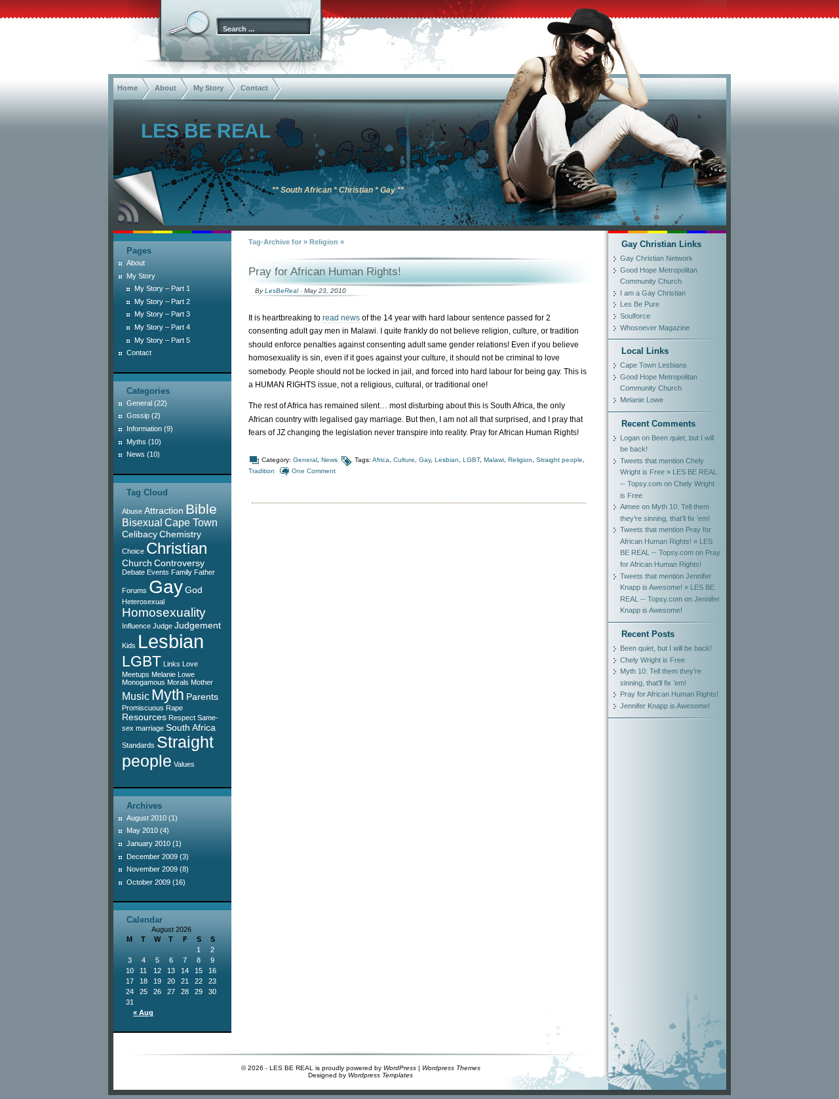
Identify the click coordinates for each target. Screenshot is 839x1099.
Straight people (559, 459)
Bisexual (142, 522)
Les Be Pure (639, 304)
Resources (144, 717)
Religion (520, 459)
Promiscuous (143, 708)
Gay (425, 459)
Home (127, 88)
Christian (176, 548)
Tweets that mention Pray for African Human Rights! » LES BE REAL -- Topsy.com (666, 541)
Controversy (179, 563)
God (194, 590)
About (165, 88)
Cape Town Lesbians (653, 365)
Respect (181, 718)
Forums (134, 590)
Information (144, 429)
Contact (254, 88)
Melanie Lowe (173, 674)
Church (137, 563)
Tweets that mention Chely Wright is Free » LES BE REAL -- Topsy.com (668, 472)
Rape (174, 708)
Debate (133, 572)
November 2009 (152, 869)
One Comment (314, 470)
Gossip (138, 415)
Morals (178, 682)
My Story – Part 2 (162, 301)
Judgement (197, 625)
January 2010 (148, 843)
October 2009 (148, 882)
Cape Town (191, 522)
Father (204, 572)
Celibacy (139, 534)
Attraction (164, 510)
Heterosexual (143, 602)
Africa (380, 459)
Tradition (261, 470)
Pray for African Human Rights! (324, 271)
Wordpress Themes (451, 1067)
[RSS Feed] (126, 212)
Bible (201, 508)
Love (190, 664)
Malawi (494, 459)
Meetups (135, 674)
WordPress (399, 1067)
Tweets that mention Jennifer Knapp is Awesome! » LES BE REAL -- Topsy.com (667, 587)
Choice (133, 551)
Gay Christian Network (656, 258)
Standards (138, 745)
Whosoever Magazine (655, 328)
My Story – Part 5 (162, 340)
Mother (202, 682)
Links (171, 664)
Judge (162, 626)
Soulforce (635, 316)
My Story (208, 88)
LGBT (471, 459)
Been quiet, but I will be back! (666, 648)
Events (158, 572)
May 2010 (142, 830)
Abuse (132, 511)
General (305, 459)
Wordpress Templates (380, 1075)
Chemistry (180, 534)
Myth (167, 694)
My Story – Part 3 (162, 314)
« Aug (143, 1012)
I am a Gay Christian (653, 293)
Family (181, 572)
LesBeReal (281, 290)
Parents (202, 696)
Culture (404, 459)
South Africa (191, 727)
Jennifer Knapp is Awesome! (665, 706)
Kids (129, 645)
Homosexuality (164, 612)
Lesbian (447, 459)
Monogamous (143, 682)
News (329, 459)
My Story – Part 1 (162, 288)
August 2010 (146, 818)
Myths (136, 442)
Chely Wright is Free (652, 660)
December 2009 (152, 856)
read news (341, 317)
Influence (136, 626)
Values (184, 764)
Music (135, 696)
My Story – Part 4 (162, 327)
